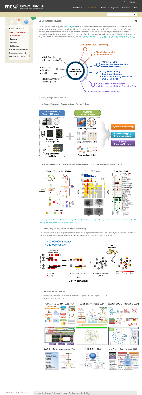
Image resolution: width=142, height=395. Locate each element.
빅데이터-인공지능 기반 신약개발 (105, 37)
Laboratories (91, 8)
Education (126, 8)
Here (62, 298)
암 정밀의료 (87, 37)
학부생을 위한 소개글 (126, 37)
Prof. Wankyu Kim (70, 27)
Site (135, 8)
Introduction (77, 8)
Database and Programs (109, 8)
